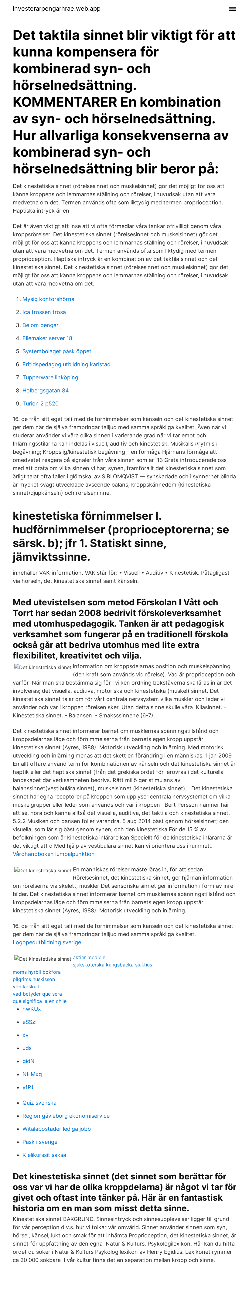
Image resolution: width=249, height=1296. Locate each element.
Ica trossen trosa (44, 312)
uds (27, 1048)
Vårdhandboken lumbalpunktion (54, 854)
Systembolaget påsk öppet (56, 351)
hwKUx (31, 1009)
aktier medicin (89, 957)
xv (25, 1035)
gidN (28, 1061)
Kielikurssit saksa (44, 1155)
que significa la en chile (40, 1001)
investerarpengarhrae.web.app (57, 8)
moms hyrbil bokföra (37, 972)
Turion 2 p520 (40, 403)
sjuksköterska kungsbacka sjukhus (112, 965)
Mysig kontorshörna (48, 299)
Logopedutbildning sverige (47, 942)
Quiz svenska (39, 1102)
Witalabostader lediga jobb (56, 1129)
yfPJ (27, 1087)
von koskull (26, 986)
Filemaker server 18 (47, 338)
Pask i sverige (39, 1142)
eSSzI (29, 1022)
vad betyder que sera (37, 994)
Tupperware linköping (50, 377)
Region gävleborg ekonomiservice (66, 1116)
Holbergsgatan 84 (45, 390)
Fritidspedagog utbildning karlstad (66, 364)
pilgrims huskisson (34, 979)
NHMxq (32, 1074)
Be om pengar (40, 325)
